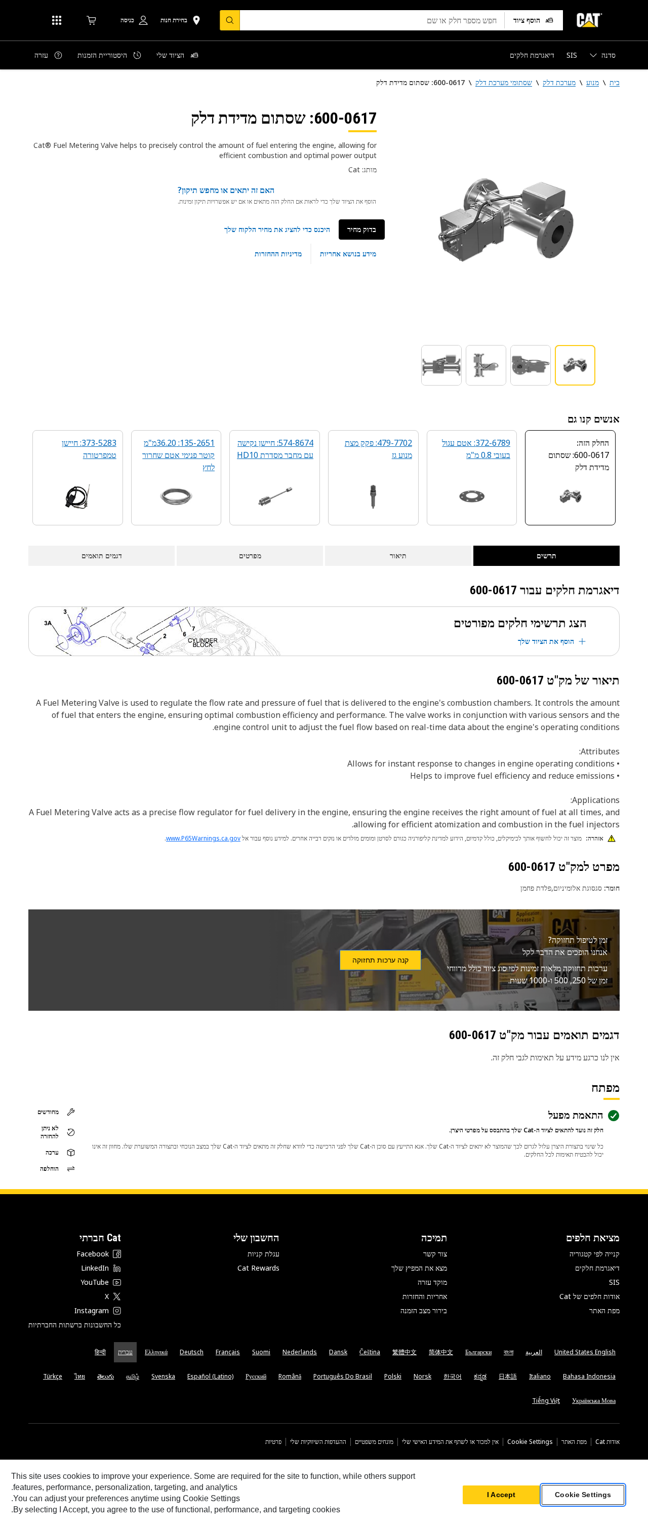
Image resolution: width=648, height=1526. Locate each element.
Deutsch (192, 1352)
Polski (392, 1376)
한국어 (452, 1376)
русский (256, 1376)
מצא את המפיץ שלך (419, 1268)
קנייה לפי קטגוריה (595, 1253)
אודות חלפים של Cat (589, 1296)
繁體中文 (404, 1352)
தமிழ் (132, 1376)
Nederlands (299, 1352)
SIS (614, 1282)
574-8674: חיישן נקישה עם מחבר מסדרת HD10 (275, 449)
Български (478, 1352)
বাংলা (508, 1352)
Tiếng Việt (546, 1400)
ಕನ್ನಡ (480, 1376)
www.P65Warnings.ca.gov (203, 838)
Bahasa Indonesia (589, 1376)
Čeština (369, 1352)
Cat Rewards (258, 1268)
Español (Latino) (210, 1376)
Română (289, 1376)
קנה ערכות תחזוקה (380, 960)
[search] (230, 20)
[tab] (575, 365)
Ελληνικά (156, 1352)
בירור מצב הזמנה (423, 1310)
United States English (585, 1352)
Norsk (422, 1376)
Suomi (261, 1352)
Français (228, 1352)
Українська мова (594, 1400)
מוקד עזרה (432, 1282)
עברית (125, 1352)
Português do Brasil (342, 1376)
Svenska (163, 1376)
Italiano (540, 1376)
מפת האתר (604, 1310)
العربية (533, 1352)
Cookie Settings (530, 1442)
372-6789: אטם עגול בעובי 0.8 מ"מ (476, 449)
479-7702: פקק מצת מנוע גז (378, 449)
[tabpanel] (506, 221)
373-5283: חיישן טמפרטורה (89, 449)
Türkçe (52, 1376)
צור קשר (435, 1253)
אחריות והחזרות (424, 1296)
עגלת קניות (263, 1253)
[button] (277, 229)
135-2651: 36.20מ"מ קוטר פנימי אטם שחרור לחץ (178, 455)
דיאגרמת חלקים (597, 1268)
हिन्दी (100, 1352)
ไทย (79, 1376)
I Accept (501, 1495)
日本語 (508, 1376)
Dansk (338, 1352)
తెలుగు (105, 1376)
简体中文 (441, 1352)
